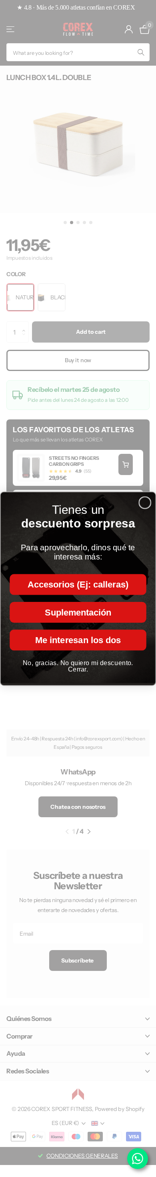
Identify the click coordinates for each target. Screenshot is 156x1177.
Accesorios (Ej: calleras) (78, 584)
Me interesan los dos (78, 639)
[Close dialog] (144, 502)
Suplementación (78, 612)
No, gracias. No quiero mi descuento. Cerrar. (78, 666)
